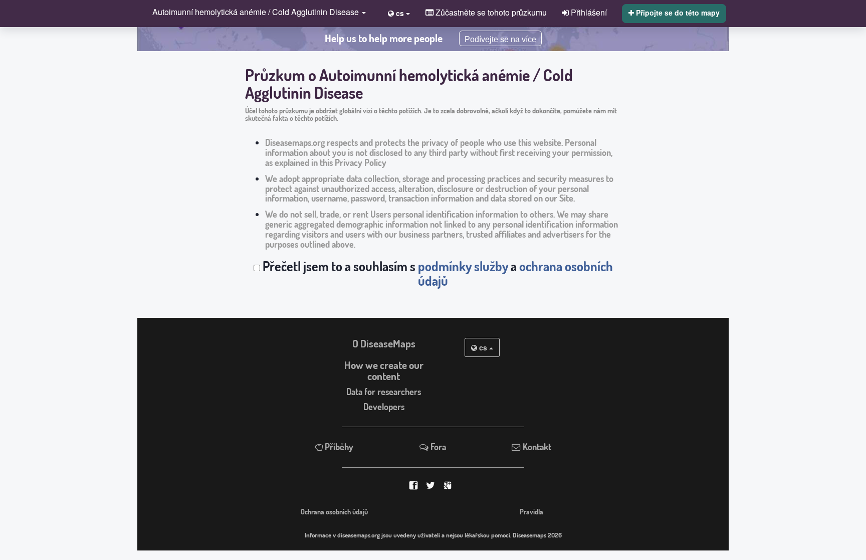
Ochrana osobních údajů (334, 511)
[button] (256, 13)
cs (483, 347)
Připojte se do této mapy (677, 13)
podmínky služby (463, 266)
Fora (437, 446)
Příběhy (338, 446)
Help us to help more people (384, 38)
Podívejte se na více (500, 39)
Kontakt (536, 446)
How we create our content (383, 370)
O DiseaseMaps (383, 343)
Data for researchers (383, 391)
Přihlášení (588, 12)
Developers (383, 406)
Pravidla (531, 511)
